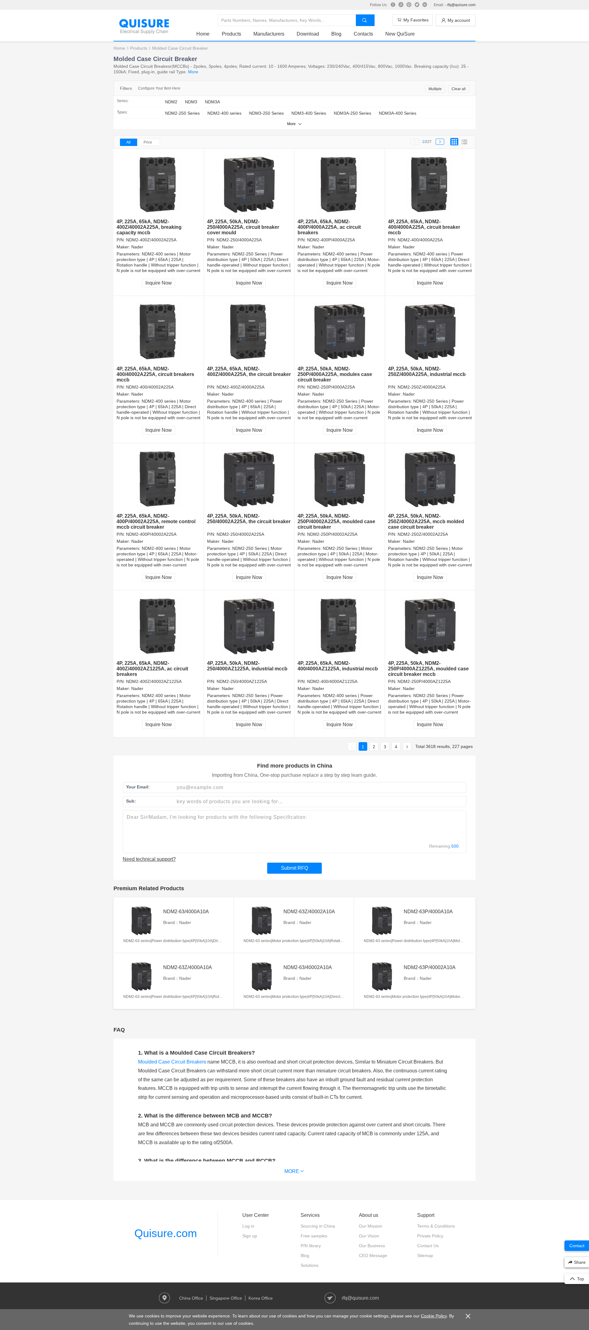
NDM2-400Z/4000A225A (240, 387)
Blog (336, 33)
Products (231, 33)
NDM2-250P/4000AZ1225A (424, 681)
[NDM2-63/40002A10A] (262, 975)
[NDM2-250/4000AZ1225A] (249, 625)
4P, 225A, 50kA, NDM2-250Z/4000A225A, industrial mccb (427, 371)
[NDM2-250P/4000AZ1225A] (430, 625)
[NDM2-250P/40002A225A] (340, 478)
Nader (137, 246)
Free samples (314, 1235)
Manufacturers (268, 33)
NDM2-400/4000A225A (420, 239)
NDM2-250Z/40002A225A (423, 534)
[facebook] (393, 5)
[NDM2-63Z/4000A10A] (141, 975)
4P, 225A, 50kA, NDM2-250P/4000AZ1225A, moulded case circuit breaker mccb (428, 669)
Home (203, 33)
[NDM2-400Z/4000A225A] (249, 331)
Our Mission (370, 1226)
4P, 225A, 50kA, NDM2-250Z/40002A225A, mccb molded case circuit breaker (426, 521)
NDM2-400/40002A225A (150, 387)
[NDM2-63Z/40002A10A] (262, 920)
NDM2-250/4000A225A (239, 239)
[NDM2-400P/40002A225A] (159, 478)
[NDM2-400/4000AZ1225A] (340, 625)
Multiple (435, 89)
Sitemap (425, 1255)
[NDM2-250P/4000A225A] (340, 331)
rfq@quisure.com (461, 5)
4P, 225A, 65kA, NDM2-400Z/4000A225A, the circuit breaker (249, 371)
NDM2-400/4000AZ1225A (332, 681)
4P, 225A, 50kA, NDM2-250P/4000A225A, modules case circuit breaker (335, 374)
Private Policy (430, 1235)
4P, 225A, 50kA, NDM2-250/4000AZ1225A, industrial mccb (247, 666)
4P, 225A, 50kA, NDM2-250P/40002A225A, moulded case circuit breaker (336, 521)
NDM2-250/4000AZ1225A (242, 681)
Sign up (249, 1235)
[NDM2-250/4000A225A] (249, 184)
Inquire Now (158, 283)
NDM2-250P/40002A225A (332, 534)
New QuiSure (400, 33)
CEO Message (373, 1255)
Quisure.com (165, 1233)
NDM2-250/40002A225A (240, 534)
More (193, 71)
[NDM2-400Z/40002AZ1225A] (159, 625)
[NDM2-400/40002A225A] (159, 331)
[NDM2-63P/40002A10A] (382, 975)
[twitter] (416, 5)
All (128, 142)
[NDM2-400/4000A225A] (430, 184)
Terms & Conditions (436, 1226)
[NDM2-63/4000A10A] (141, 920)
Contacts (363, 33)
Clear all (459, 89)
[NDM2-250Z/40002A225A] (430, 478)
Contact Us (428, 1245)
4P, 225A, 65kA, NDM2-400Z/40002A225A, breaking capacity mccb (149, 227)
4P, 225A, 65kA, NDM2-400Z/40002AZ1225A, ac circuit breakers (152, 669)
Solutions (309, 1265)
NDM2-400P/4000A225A (331, 239)
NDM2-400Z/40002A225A (151, 239)
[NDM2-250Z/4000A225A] (430, 331)
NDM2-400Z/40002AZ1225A (154, 681)
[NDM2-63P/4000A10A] (382, 920)
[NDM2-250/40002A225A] (249, 478)
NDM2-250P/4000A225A (331, 387)
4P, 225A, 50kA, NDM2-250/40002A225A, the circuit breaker (249, 518)
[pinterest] (408, 5)
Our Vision (369, 1235)
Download (308, 33)
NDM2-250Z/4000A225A (421, 387)
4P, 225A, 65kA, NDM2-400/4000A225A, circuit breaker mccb (424, 227)
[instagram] (400, 5)
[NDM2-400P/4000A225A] (340, 184)
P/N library (311, 1245)
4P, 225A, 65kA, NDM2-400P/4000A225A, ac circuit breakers (329, 227)
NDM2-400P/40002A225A (151, 534)
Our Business (372, 1245)
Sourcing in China (318, 1226)
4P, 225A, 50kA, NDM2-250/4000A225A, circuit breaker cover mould (243, 227)
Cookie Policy (434, 1315)
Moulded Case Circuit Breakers (172, 1061)
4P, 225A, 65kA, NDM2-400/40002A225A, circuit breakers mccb (155, 374)
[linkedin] (424, 5)
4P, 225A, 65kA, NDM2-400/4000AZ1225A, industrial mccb (338, 666)
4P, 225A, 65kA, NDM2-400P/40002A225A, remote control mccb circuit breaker (156, 521)
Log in (248, 1226)
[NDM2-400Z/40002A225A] (159, 184)
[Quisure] (144, 32)
